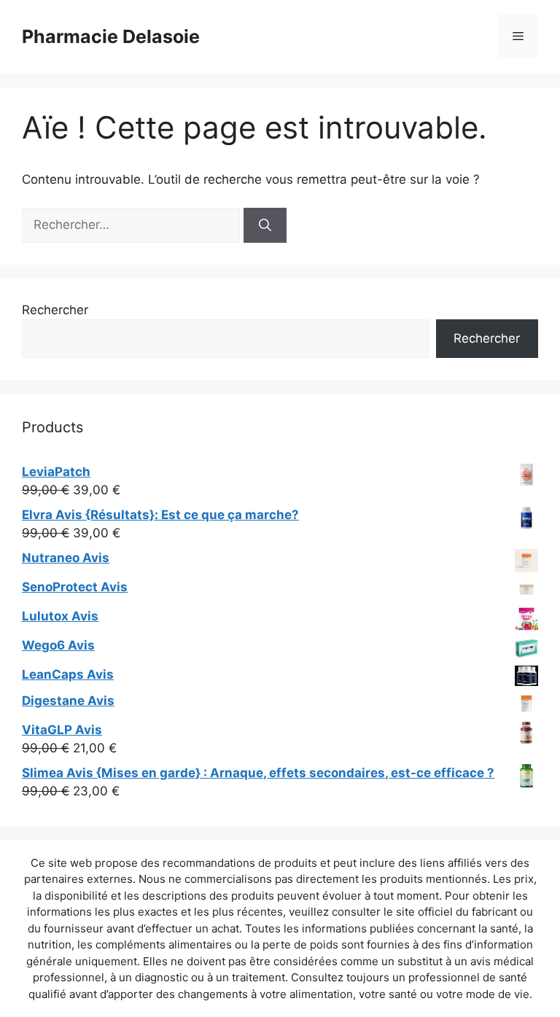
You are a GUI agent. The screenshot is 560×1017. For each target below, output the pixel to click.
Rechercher (55, 310)
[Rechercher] (265, 225)
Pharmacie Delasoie (111, 36)
